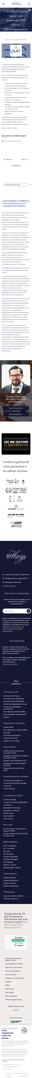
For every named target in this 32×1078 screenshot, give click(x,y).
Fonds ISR (7, 786)
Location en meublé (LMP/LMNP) (15, 802)
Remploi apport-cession (12, 868)
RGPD (7, 985)
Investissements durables (15, 776)
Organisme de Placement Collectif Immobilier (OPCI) (15, 757)
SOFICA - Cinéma (9, 865)
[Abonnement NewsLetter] (28, 611)
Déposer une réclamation (14, 978)
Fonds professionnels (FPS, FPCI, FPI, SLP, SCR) (15, 835)
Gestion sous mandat (11, 741)
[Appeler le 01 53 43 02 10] (3, 4)
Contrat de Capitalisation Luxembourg (12, 708)
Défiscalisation (10, 842)
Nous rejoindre (10, 974)
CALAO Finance (12, 128)
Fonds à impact (9, 788)
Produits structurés (10, 738)
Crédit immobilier (9, 878)
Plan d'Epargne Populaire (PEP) (14, 714)
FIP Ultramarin (8, 854)
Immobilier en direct (13, 795)
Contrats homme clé (10, 899)
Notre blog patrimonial (13, 1000)
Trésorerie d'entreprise (11, 735)
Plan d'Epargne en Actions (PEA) (15, 730)
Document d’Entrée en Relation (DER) (13, 959)
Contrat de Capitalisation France (15, 704)
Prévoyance (9, 892)
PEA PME (6, 733)
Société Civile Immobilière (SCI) (14, 761)
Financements (10, 873)
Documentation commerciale (13, 141)
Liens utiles (9, 992)
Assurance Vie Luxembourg (13, 699)
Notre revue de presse (13, 967)
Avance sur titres (9, 883)
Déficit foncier (8, 813)
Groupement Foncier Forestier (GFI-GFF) (14, 764)
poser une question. (10, 664)
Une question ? (17, 414)
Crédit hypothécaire (10, 880)
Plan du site (9, 989)
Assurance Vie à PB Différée (13, 701)
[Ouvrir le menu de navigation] (29, 4)
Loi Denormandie (9, 799)
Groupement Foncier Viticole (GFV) (13, 769)
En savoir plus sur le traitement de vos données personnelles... (13, 629)
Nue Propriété (8, 816)
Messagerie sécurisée (13, 582)
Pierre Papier (9, 747)
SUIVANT (23, 159)
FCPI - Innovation (9, 846)
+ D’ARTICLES (16, 166)
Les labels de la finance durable (15, 783)
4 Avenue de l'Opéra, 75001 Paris (17, 574)
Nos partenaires (11, 996)
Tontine (6, 717)
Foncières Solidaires (10, 859)
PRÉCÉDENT (9, 159)
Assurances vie (10, 692)
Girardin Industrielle (10, 857)
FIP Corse (7, 851)
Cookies (8, 982)
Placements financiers (14, 723)
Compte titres (8, 727)
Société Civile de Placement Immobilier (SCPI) (13, 752)
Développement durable (14, 964)
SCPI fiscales (8, 819)
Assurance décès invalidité (13, 896)
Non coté (7, 825)
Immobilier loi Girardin (11, 810)
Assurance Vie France (11, 696)
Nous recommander (12, 971)
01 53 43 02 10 (17, 408)
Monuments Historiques (12, 808)
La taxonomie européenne (13, 780)
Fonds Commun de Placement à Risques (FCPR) (15, 830)
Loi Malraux (7, 805)
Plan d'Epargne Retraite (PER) (14, 712)
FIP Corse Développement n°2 (12, 69)
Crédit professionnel (10, 886)
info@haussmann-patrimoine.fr (16, 578)
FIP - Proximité (8, 848)
